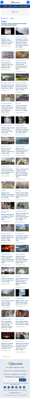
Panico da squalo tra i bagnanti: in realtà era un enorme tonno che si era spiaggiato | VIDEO (7, 65)
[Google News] (20, 387)
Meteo (15, 6)
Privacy (19, 390)
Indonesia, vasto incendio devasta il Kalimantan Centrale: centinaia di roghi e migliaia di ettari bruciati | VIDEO (7, 259)
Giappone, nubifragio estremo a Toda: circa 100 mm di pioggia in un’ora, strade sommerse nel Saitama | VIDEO (7, 109)
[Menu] (1, 2)
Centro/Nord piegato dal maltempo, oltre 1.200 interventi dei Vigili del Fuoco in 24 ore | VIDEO (21, 108)
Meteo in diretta (24, 6)
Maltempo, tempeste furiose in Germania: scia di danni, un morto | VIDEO (7, 280)
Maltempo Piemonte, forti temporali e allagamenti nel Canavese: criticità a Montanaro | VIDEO (7, 238)
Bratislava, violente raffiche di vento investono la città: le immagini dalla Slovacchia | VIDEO (22, 195)
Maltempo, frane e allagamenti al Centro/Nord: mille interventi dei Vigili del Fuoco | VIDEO (7, 195)
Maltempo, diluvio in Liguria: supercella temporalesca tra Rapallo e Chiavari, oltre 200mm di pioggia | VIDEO (22, 259)
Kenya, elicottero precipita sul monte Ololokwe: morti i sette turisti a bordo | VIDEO (22, 322)
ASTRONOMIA (16, 371)
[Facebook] (5, 387)
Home (5, 6)
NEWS (7, 367)
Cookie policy (24, 390)
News (10, 6)
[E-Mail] (24, 387)
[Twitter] (12, 387)
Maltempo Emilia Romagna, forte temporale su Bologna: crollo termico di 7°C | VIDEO (7, 217)
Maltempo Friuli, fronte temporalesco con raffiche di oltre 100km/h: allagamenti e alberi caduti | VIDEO (22, 130)
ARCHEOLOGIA (23, 371)
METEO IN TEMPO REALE (14, 367)
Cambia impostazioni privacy (15, 392)
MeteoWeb (5, 18)
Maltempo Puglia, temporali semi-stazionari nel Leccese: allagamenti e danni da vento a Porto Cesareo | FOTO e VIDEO (22, 347)
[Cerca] (28, 2)
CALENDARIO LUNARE (15, 374)
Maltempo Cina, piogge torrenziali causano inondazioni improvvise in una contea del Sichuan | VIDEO (21, 66)
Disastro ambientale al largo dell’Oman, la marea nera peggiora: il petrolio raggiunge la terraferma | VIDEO (22, 282)
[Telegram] (16, 387)
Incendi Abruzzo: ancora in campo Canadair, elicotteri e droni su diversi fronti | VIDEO (22, 238)
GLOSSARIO (23, 374)
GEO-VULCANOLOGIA (8, 371)
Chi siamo (5, 390)
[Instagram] (9, 387)
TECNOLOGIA (7, 374)
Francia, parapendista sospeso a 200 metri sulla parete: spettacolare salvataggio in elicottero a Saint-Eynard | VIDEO (7, 324)
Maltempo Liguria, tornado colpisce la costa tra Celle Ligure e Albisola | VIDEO (22, 302)
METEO (22, 367)
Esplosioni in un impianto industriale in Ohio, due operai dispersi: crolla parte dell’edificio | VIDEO (7, 346)
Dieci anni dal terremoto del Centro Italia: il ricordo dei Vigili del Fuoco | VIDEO (7, 86)
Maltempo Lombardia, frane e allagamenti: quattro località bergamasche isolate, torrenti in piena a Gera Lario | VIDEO (22, 217)
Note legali (15, 390)
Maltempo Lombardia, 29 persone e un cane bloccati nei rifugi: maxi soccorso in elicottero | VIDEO (22, 87)
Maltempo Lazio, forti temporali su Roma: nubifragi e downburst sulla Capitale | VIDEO (7, 151)
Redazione (10, 390)
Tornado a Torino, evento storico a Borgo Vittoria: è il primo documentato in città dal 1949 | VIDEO (7, 171)
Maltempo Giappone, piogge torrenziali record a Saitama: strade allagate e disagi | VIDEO (7, 130)
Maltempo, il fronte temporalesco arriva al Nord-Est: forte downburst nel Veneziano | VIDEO (22, 151)
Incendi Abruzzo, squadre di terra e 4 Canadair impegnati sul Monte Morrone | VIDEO (7, 303)
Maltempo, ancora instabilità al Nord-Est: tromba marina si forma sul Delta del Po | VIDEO (7, 41)
